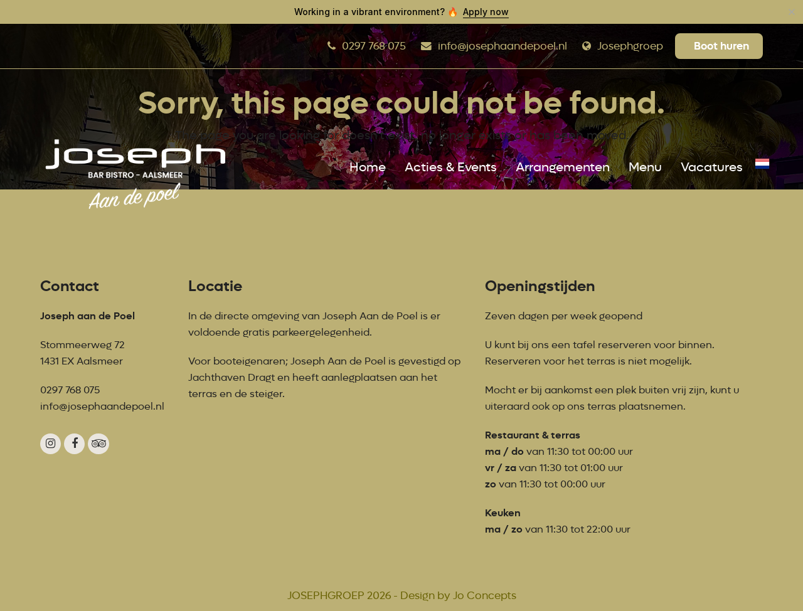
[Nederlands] (762, 167)
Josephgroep (630, 46)
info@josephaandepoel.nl (502, 46)
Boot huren (721, 46)
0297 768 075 (374, 46)
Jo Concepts (484, 596)
